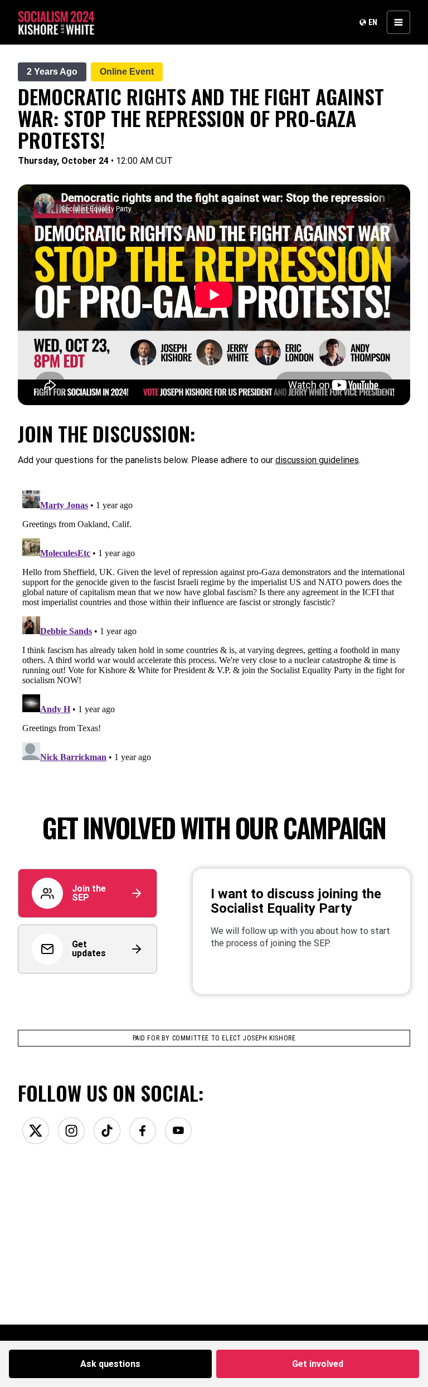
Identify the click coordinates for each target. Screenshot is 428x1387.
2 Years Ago (52, 71)
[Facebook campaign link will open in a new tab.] (142, 1130)
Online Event (127, 71)
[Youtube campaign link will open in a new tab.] (178, 1130)
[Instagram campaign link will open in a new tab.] (71, 1130)
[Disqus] (214, 625)
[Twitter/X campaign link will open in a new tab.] (35, 1130)
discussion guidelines (317, 460)
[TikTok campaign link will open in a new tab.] (107, 1130)
